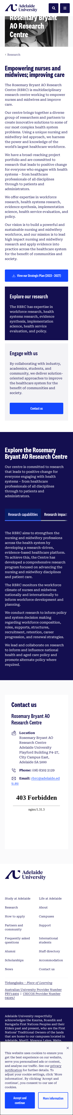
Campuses (46, 916)
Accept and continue (20, 1100)
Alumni (10, 951)
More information (53, 1098)
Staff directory (49, 951)
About (43, 907)
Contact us (36, 408)
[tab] (23, 515)
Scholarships (14, 960)
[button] (68, 1048)
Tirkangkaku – (28, 982)
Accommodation (51, 960)
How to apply (15, 916)
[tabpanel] (36, 598)
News (9, 969)
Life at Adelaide (50, 898)
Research (11, 907)
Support (45, 925)
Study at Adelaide (17, 898)
